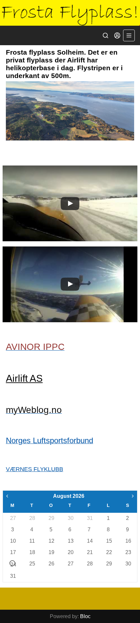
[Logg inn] (117, 35)
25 (32, 563)
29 (51, 518)
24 (12, 564)
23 (128, 552)
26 (51, 563)
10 (12, 541)
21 (89, 552)
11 (32, 541)
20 (70, 552)
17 (12, 552)
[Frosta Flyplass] (70, 13)
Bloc (85, 616)
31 (89, 518)
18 (32, 552)
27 (12, 518)
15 (108, 541)
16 (128, 541)
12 (51, 541)
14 (89, 541)
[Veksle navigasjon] (129, 35)
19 (51, 552)
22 (108, 552)
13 (70, 541)
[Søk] (105, 35)
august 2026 (68, 496)
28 (32, 518)
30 (70, 518)
